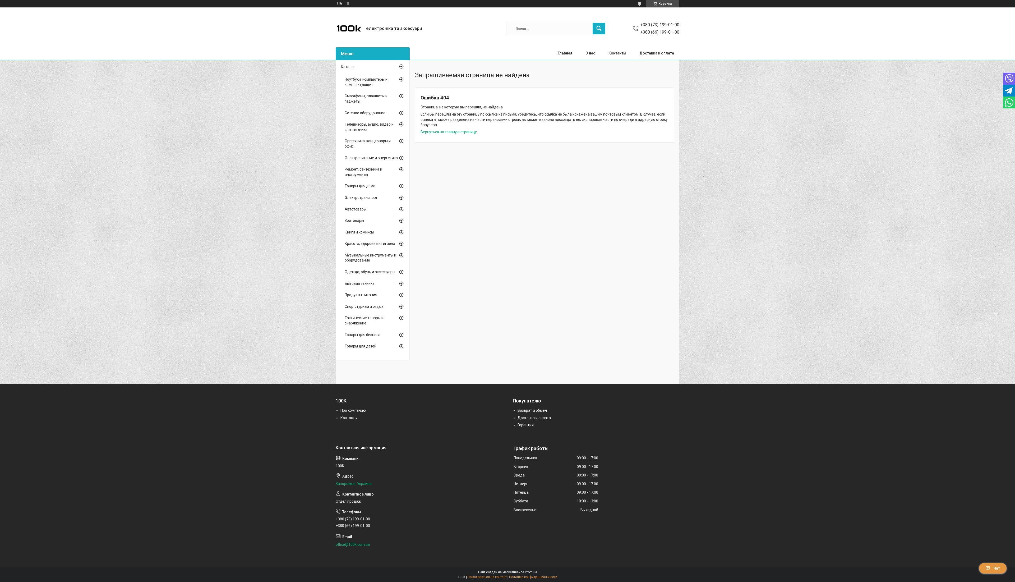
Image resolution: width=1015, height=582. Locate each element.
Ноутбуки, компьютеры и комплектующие (366, 82)
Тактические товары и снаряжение (364, 320)
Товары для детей (360, 346)
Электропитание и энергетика (371, 158)
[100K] (349, 28)
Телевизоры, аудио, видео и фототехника (369, 127)
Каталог (348, 67)
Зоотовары (354, 220)
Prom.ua (531, 572)
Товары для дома (360, 186)
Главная (565, 53)
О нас (590, 53)
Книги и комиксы (359, 232)
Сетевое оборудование (365, 113)
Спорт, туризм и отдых (364, 306)
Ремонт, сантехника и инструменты (363, 172)
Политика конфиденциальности (533, 577)
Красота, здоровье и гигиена (370, 243)
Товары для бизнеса (362, 335)
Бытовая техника (360, 283)
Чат (996, 568)
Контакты (617, 53)
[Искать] (599, 28)
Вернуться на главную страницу (449, 132)
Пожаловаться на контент (487, 577)
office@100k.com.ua (353, 544)
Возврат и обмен (532, 410)
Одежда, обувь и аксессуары (370, 272)
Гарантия (526, 425)
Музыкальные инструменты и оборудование (370, 258)
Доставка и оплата (656, 53)
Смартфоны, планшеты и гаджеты (366, 98)
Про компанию (353, 410)
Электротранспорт (361, 197)
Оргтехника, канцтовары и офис (368, 143)
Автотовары (355, 209)
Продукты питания (361, 295)
